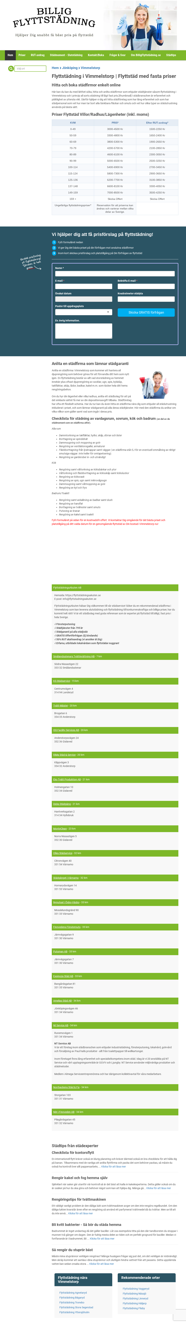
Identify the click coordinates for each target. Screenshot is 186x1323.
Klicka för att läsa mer (113, 1166)
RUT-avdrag (38, 55)
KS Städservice (61, 680)
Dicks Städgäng (62, 804)
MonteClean (60, 828)
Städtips (171, 55)
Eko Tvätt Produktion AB (67, 779)
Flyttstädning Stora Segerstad (76, 1307)
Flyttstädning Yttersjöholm (74, 1312)
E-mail (59, 280)
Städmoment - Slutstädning (66, 55)
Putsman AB (60, 951)
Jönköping (70, 68)
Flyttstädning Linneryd (135, 1298)
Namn (59, 268)
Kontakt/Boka (96, 55)
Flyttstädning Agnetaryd (73, 1292)
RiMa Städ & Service (64, 754)
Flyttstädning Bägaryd (72, 1297)
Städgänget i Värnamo (66, 877)
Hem (10, 55)
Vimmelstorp (90, 68)
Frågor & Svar (118, 55)
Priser (22, 55)
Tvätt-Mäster (60, 705)
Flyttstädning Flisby (134, 1308)
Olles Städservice (62, 853)
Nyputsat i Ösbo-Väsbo (66, 902)
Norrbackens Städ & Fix (66, 1087)
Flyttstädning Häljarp (135, 1303)
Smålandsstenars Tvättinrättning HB (74, 656)
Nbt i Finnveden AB (63, 1111)
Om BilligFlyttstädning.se (146, 55)
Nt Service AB (60, 1025)
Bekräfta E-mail (127, 280)
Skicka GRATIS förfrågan (146, 312)
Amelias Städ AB (62, 1000)
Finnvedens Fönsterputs (66, 927)
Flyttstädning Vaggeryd (136, 1288)
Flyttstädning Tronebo (71, 1302)
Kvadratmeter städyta (130, 293)
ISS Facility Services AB (66, 730)
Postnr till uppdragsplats (69, 306)
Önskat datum (63, 293)
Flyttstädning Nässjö (134, 1293)
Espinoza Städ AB (63, 976)
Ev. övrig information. (67, 320)
